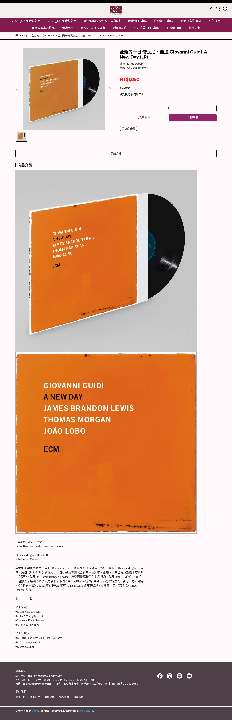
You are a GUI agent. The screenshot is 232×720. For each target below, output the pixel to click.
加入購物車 (143, 117)
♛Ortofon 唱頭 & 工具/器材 (102, 21)
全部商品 (214, 21)
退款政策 (49, 697)
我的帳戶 (35, 697)
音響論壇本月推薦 (43, 28)
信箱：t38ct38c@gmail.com (33, 683)
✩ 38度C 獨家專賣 (93, 28)
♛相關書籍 (119, 28)
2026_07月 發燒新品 (26, 21)
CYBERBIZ (86, 710)
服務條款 (78, 697)
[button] (110, 89)
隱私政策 (64, 697)
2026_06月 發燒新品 (62, 21)
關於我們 (20, 697)
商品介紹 (116, 153)
